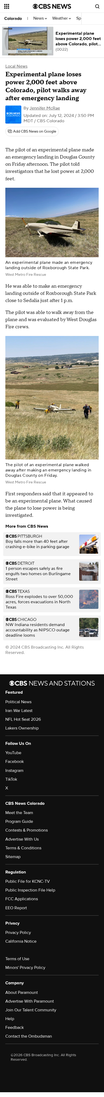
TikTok (11, 779)
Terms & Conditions (23, 848)
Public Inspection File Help (30, 890)
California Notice (21, 941)
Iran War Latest (19, 711)
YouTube (13, 753)
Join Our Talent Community (30, 1010)
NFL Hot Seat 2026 (23, 719)
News (39, 18)
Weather (60, 18)
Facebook (14, 761)
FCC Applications (21, 899)
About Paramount (21, 992)
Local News (16, 66)
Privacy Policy (18, 932)
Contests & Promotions (26, 830)
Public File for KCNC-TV (27, 881)
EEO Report (16, 908)
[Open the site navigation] (18, 6)
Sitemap (13, 857)
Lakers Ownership (22, 728)
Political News (18, 702)
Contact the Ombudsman (28, 1036)
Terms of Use (17, 959)
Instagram (14, 770)
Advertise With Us (22, 839)
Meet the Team (19, 813)
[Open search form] (97, 6)
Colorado (13, 18)
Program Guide (19, 821)
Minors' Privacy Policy (25, 967)
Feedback (14, 1027)
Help (9, 1019)
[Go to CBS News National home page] (52, 6)
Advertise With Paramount (29, 1001)
